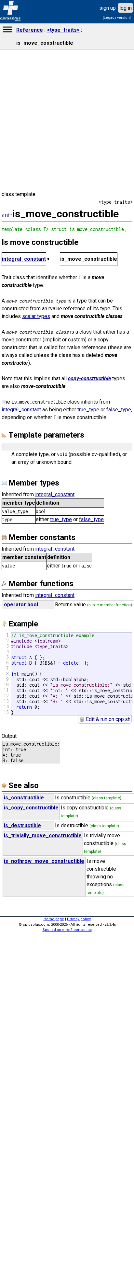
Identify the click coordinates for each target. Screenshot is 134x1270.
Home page (54, 919)
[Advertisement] (67, 1167)
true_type (88, 409)
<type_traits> (63, 30)
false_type (118, 409)
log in (125, 8)
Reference (29, 30)
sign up (107, 8)
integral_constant (24, 259)
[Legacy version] (117, 18)
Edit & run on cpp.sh (107, 719)
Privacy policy (79, 919)
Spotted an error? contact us (67, 930)
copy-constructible (89, 378)
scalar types (36, 316)
